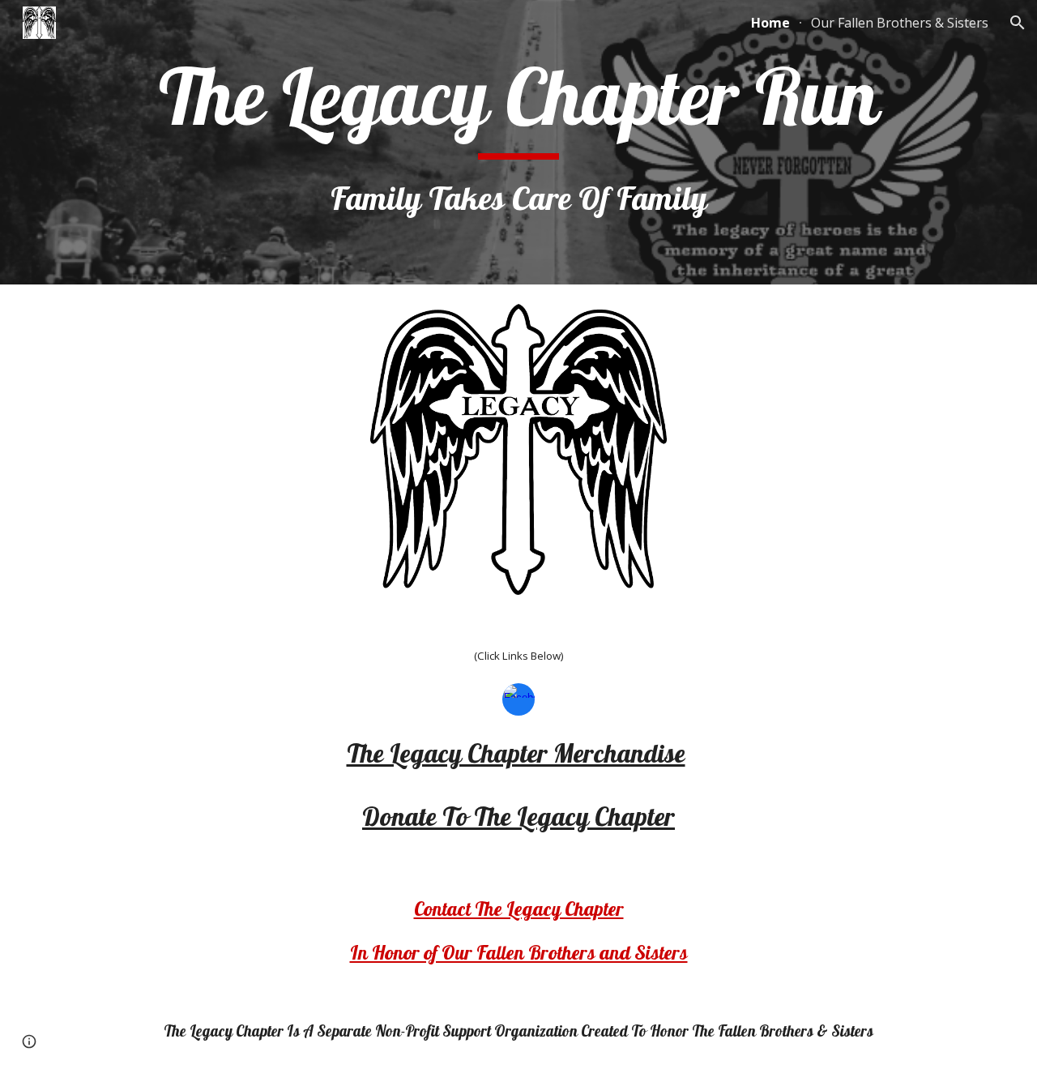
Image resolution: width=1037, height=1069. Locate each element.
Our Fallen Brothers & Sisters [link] (899, 23)
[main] (518, 142)
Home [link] (770, 23)
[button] (1017, 22)
